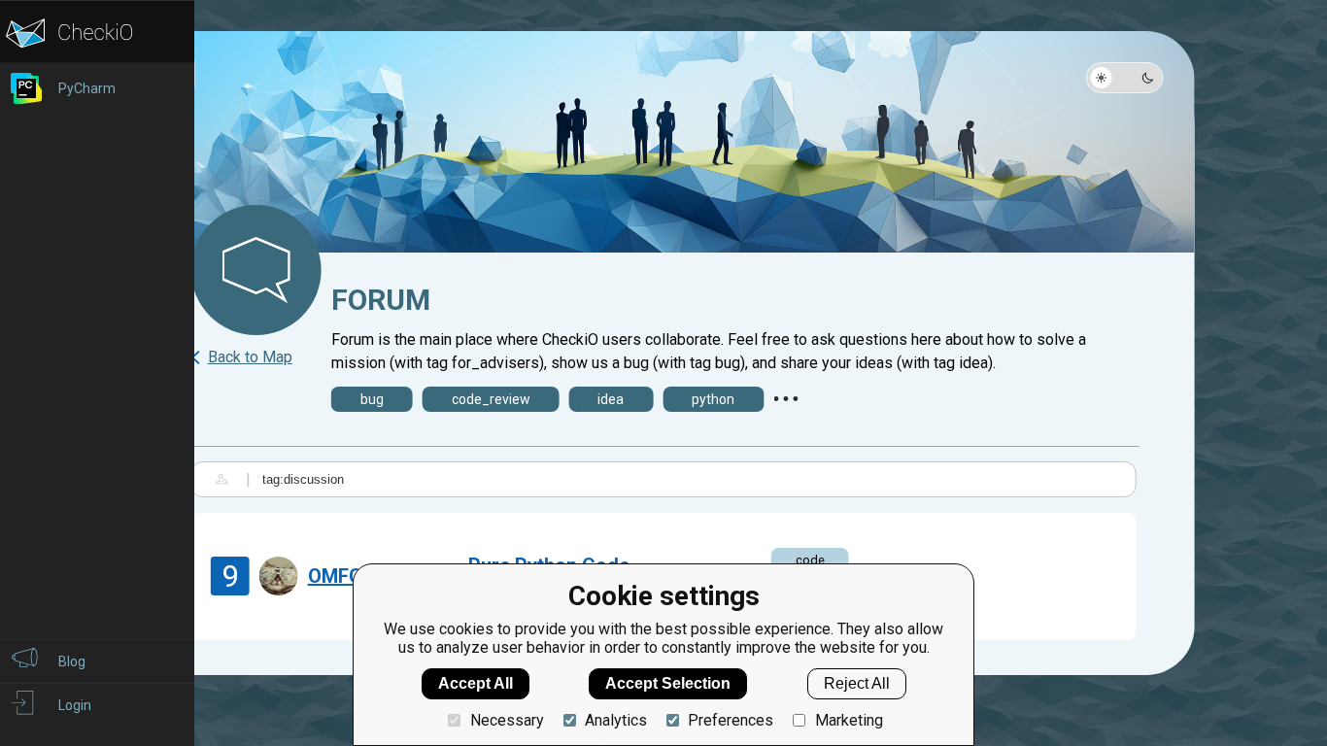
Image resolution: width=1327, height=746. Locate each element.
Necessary (506, 720)
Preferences (730, 720)
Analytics (616, 720)
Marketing (848, 720)
